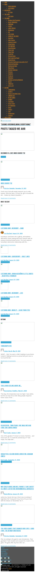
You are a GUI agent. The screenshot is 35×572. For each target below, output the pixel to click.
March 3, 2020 (22, 391)
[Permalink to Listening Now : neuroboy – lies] (4, 289)
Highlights (3, 180)
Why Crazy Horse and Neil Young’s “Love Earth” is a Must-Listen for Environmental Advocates (17, 487)
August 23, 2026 (14, 297)
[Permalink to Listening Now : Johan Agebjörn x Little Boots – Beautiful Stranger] (4, 270)
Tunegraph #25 (6, 346)
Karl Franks (7, 433)
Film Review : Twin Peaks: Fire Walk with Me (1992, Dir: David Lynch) (16, 426)
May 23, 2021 (16, 351)
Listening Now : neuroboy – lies (12, 293)
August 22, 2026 (14, 314)
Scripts (7, 382)
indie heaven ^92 (6, 183)
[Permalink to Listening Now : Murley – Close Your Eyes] (4, 307)
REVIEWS (3, 551)
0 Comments (12, 198)
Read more (4, 198)
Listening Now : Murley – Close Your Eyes (15, 310)
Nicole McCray (8, 494)
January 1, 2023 (15, 433)
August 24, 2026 (18, 233)
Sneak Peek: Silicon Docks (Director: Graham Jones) (17, 455)
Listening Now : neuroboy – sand (12, 228)
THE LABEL (4, 553)
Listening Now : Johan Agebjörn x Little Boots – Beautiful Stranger (17, 274)
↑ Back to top (5, 570)
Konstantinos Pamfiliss (11, 391)
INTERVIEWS (4, 549)
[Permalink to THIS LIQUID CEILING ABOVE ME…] (17, 380)
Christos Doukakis (9, 188)
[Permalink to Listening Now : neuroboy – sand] (17, 223)
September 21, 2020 (21, 536)
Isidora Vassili (8, 351)
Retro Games (9, 525)
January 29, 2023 (18, 494)
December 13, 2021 (20, 188)
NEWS (2, 547)
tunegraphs (8, 342)
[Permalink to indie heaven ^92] (17, 178)
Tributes (8, 180)
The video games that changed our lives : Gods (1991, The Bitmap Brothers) (17, 529)
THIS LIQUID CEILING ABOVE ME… (11, 385)
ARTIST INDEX (5, 556)
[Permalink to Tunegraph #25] (17, 340)
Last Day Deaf (8, 233)
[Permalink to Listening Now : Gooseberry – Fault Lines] (4, 253)
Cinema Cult (4, 422)
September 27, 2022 (14, 460)
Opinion (7, 483)
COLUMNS (4, 555)
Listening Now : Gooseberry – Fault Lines (15, 256)
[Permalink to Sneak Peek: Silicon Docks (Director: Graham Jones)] (4, 450)
